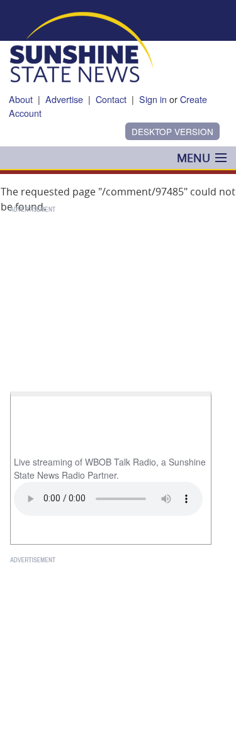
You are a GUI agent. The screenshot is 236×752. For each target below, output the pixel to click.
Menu (193, 157)
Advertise (64, 99)
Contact (111, 99)
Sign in (153, 99)
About (21, 99)
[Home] (81, 46)
